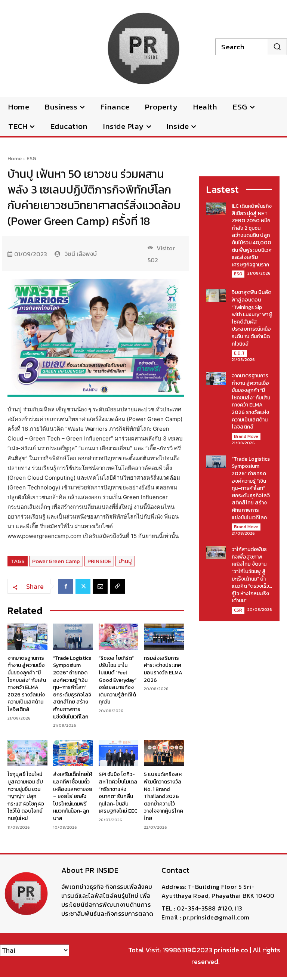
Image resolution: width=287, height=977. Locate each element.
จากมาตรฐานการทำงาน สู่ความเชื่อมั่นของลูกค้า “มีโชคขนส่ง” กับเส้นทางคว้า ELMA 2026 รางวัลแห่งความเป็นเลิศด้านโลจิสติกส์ (26, 683)
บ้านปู (125, 561)
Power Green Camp (56, 561)
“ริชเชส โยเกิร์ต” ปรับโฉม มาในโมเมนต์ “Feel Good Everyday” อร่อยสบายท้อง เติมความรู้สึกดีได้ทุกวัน (117, 680)
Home (14, 159)
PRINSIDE (99, 561)
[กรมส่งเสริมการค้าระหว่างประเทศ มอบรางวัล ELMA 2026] (164, 636)
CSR (238, 610)
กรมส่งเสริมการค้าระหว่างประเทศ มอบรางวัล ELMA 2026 (163, 669)
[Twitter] (82, 586)
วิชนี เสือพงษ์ (81, 253)
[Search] (277, 47)
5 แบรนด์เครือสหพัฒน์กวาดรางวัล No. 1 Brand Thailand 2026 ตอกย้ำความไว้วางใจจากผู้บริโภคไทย (163, 796)
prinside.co (231, 950)
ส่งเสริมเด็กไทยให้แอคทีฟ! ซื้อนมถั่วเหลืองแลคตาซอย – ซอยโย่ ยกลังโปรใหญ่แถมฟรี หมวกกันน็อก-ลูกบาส (72, 796)
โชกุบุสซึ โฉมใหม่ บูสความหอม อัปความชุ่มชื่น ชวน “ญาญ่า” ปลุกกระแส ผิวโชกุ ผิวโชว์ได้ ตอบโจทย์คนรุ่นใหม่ (25, 796)
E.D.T (239, 353)
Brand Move (246, 436)
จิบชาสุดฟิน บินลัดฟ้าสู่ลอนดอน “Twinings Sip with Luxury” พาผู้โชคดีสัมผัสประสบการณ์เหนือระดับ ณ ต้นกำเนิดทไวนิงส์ (252, 317)
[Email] (100, 586)
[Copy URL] (117, 586)
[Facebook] (65, 586)
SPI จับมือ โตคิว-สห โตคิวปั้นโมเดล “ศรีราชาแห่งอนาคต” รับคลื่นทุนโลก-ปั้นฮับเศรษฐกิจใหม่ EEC (118, 792)
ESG (31, 159)
